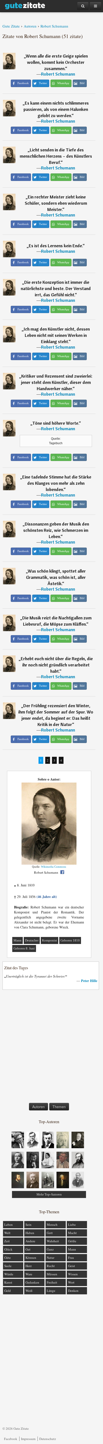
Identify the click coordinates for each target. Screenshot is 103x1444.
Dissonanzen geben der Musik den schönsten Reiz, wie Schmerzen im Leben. (56, 530)
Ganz (50, 1249)
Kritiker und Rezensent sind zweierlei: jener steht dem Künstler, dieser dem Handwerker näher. (56, 382)
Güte (7, 1257)
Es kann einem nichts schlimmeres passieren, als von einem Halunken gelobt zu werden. (56, 109)
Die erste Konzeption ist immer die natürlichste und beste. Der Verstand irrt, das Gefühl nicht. (56, 288)
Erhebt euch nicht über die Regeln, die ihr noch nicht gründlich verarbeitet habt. (57, 665)
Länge (51, 1290)
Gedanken (32, 1282)
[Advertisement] (51, 1047)
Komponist (49, 940)
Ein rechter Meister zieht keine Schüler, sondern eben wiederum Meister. (56, 203)
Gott (50, 1233)
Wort (71, 1282)
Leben (8, 1224)
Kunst (8, 1282)
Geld (7, 1290)
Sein (29, 1224)
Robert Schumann (58, 74)
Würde (8, 1274)
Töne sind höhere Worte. (55, 423)
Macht (72, 1233)
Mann (18, 940)
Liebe (72, 1224)
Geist (71, 1266)
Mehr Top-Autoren (49, 1194)
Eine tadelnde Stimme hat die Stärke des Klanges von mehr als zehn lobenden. (56, 483)
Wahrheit (53, 1241)
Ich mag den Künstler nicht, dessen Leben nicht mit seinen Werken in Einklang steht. (57, 335)
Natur (50, 1257)
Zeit (7, 1241)
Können (31, 1257)
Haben (30, 1233)
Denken (73, 1290)
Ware (29, 1274)
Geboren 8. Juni (24, 948)
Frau (71, 1257)
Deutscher (31, 940)
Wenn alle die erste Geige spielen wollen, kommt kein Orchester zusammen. (57, 62)
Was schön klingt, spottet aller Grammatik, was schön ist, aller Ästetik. (56, 577)
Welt (7, 1233)
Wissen (73, 1274)
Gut (28, 1249)
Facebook (10, 1438)
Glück (8, 1249)
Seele (8, 1266)
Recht (51, 1266)
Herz (29, 1266)
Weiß (29, 1290)
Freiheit (52, 1282)
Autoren (38, 1106)
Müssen (52, 1274)
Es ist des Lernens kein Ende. (55, 246)
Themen (59, 1106)
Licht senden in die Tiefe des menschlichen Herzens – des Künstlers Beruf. (56, 156)
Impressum (28, 1438)
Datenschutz (47, 1438)
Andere (30, 1241)
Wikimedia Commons (53, 866)
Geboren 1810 (70, 940)
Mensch (52, 1224)
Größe (72, 1241)
